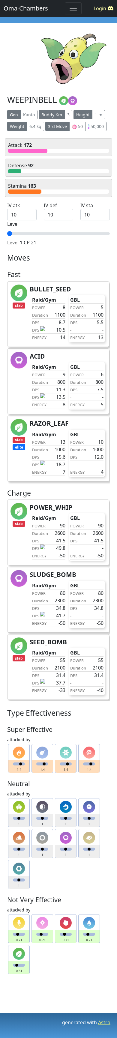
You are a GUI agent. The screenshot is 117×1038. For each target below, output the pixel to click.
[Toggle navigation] (73, 8)
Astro (104, 1022)
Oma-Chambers (26, 8)
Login (100, 8)
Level (13, 224)
